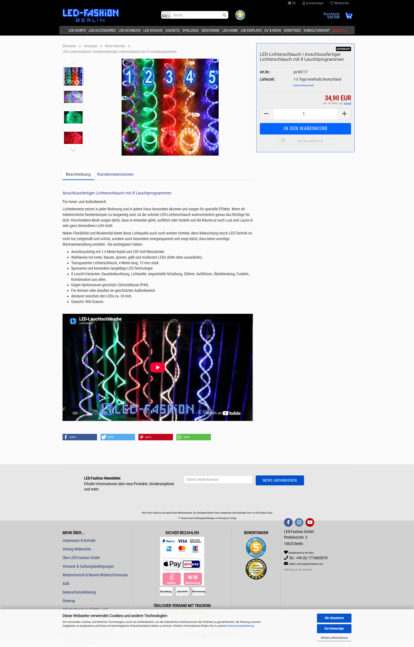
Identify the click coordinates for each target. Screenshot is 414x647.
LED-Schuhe (153, 30)
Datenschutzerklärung (240, 625)
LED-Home (230, 30)
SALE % (338, 30)
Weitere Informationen (334, 637)
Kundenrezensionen (115, 174)
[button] (80, 437)
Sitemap (69, 601)
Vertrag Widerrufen (77, 549)
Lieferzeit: (267, 79)
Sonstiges (292, 30)
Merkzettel (341, 3)
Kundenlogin (314, 3)
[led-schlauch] (170, 106)
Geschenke (210, 30)
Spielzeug (190, 30)
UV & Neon (272, 30)
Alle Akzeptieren (334, 618)
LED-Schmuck (130, 30)
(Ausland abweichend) (303, 85)
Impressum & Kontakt (79, 540)
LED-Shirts (77, 30)
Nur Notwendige (334, 628)
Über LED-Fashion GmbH (81, 557)
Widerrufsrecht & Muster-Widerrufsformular (95, 575)
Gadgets (172, 30)
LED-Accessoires (102, 30)
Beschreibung (78, 174)
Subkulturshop (316, 30)
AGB (66, 583)
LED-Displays (251, 30)
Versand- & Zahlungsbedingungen (88, 566)
